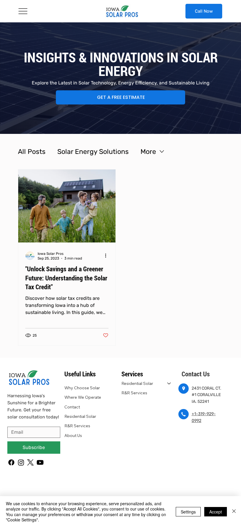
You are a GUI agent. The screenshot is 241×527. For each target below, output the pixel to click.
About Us (73, 435)
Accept (215, 512)
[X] (30, 462)
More (148, 151)
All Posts (32, 151)
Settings (188, 512)
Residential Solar (80, 416)
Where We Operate (82, 397)
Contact (72, 407)
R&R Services (77, 425)
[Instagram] (21, 462)
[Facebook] (11, 462)
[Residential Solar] (169, 383)
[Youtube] (40, 462)
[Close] (233, 511)
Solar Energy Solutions (93, 151)
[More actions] (107, 255)
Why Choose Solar (82, 387)
